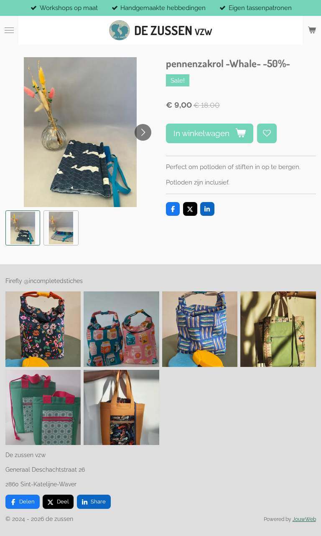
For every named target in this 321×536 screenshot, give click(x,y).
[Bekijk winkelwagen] (312, 30)
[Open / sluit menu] (9, 30)
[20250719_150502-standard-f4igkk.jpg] (43, 329)
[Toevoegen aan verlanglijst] (267, 133)
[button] (23, 227)
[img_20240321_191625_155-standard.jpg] (278, 329)
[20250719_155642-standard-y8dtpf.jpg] (199, 329)
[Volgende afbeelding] (143, 132)
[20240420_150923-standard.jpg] (43, 407)
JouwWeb (304, 519)
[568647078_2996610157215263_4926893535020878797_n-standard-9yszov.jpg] (121, 329)
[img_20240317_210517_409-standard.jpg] (121, 407)
